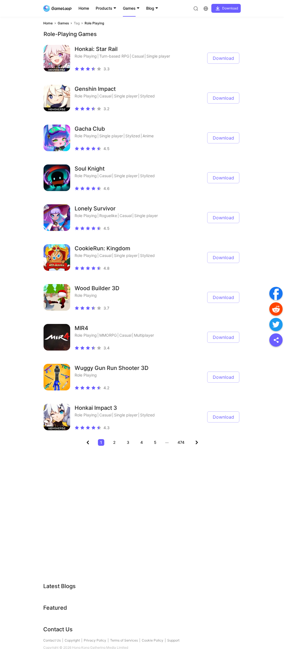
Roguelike (108, 215)
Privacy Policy (95, 640)
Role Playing (94, 23)
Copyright (72, 640)
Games (129, 8)
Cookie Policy (152, 640)
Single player (158, 56)
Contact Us (52, 640)
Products (104, 8)
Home (83, 8)
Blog (150, 8)
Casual (138, 56)
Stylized (147, 96)
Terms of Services (124, 640)
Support (173, 640)
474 (181, 442)
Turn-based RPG (114, 56)
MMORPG (108, 335)
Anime (148, 135)
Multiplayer (144, 335)
